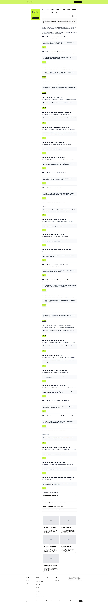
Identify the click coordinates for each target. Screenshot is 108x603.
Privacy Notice (57, 580)
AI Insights (37, 594)
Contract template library (39, 581)
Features (27, 580)
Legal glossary (38, 584)
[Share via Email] (76, 16)
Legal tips (37, 587)
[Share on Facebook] (74, 16)
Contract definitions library (39, 596)
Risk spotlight (38, 591)
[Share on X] (73, 16)
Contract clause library (39, 593)
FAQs (27, 583)
